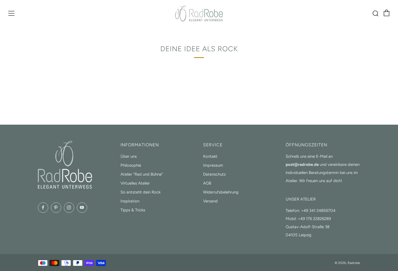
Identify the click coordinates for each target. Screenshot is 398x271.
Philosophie (130, 165)
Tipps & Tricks (132, 210)
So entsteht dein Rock (140, 192)
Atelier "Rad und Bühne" (141, 174)
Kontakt (210, 156)
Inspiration (129, 201)
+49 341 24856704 (318, 210)
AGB (207, 183)
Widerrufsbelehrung (221, 192)
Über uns (128, 156)
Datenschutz (214, 174)
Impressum (213, 165)
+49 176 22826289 (314, 218)
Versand (210, 201)
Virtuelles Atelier (135, 183)
